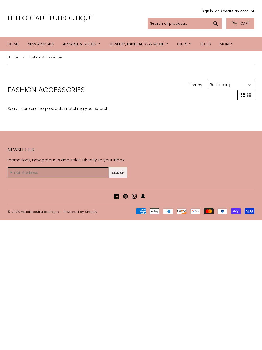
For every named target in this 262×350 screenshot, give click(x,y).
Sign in (207, 11)
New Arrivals (41, 44)
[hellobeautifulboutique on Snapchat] (143, 197)
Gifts (183, 44)
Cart (244, 23)
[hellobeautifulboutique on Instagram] (134, 197)
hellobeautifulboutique (51, 18)
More (225, 44)
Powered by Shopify (80, 211)
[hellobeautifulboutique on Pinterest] (125, 197)
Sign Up (118, 173)
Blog (205, 44)
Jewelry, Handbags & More (137, 44)
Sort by (195, 84)
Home (13, 44)
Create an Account (237, 11)
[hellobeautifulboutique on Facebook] (116, 197)
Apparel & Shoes (80, 44)
